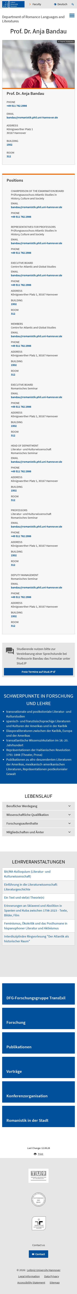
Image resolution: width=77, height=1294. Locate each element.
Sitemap (55, 1282)
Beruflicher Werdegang (21, 806)
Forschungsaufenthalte (22, 823)
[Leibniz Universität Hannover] (13, 4)
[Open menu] (72, 16)
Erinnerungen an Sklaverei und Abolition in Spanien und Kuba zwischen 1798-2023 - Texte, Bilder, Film (36, 910)
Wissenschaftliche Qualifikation (27, 815)
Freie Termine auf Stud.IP (37, 671)
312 (9, 156)
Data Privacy (51, 1276)
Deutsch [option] (62, 4)
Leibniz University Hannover (44, 1270)
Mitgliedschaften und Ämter (25, 832)
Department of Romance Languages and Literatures (33, 19)
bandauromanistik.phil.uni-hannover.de (32, 117)
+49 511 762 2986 (17, 105)
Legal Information (29, 1276)
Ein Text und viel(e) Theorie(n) (24, 897)
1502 (9, 144)
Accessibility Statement (31, 1282)
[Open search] (73, 4)
